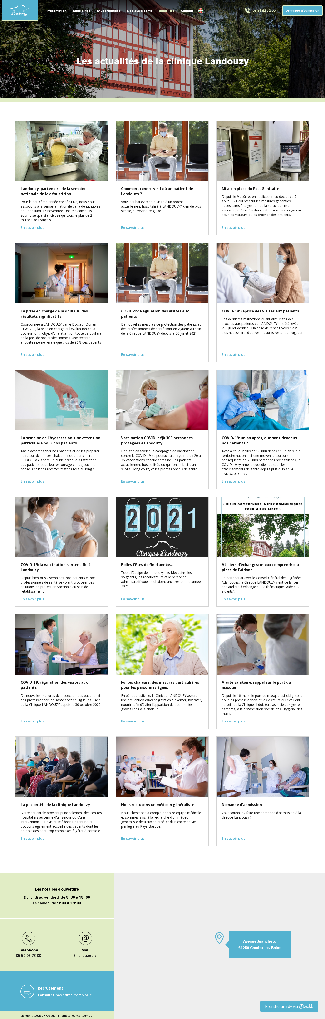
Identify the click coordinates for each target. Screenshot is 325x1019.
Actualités (166, 11)
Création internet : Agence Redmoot (69, 1015)
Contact (187, 11)
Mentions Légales (31, 1015)
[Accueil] (20, 10)
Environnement (108, 11)
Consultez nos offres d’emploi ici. (66, 995)
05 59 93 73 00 (264, 11)
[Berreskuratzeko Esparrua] (200, 10)
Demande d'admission (302, 10)
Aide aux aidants (139, 11)
